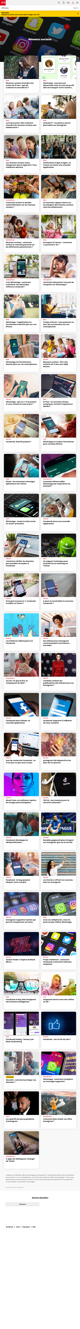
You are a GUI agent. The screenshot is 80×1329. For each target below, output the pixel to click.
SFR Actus (5, 8)
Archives (9, 1227)
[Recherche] (59, 3)
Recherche (59, 3)
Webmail (68, 3)
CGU (18, 1227)
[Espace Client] (73, 3)
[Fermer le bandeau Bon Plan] (78, 14)
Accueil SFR (3, 2)
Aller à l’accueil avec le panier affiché (63, 3)
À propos (26, 1227)
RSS (34, 1227)
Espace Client (73, 3)
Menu (77, 3)
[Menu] (77, 3)
